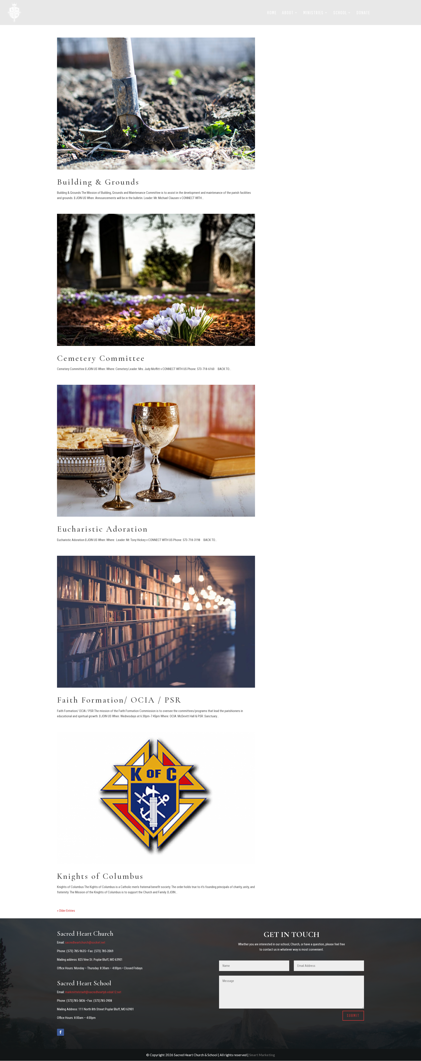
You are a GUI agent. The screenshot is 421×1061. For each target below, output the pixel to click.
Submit (353, 1015)
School (340, 13)
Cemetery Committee (101, 358)
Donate (363, 13)
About (288, 13)
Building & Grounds (98, 182)
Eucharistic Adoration (102, 529)
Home (272, 13)
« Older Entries (66, 911)
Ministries (313, 13)
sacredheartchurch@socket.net (85, 942)
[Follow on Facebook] (60, 1032)
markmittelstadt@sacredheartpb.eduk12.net (93, 992)
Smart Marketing (262, 1055)
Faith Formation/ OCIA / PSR (119, 700)
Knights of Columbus (100, 876)
